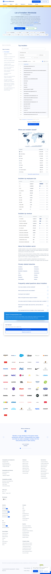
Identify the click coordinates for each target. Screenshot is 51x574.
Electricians (36, 271)
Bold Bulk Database (5, 510)
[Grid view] (44, 61)
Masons (19, 275)
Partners (24, 516)
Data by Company (26, 471)
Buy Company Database (27, 525)
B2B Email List (25, 529)
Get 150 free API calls (39, 6)
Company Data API (29, 25)
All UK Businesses (26, 532)
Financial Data (43, 476)
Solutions (4, 4)
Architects (20, 266)
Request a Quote (25, 537)
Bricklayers (36, 266)
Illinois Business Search (27, 549)
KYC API (3, 524)
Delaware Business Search (27, 544)
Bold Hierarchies (5, 515)
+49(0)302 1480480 (5, 475)
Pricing (36, 4)
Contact (24, 510)
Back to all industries (6, 45)
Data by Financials (26, 466)
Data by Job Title (25, 461)
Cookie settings (26, 570)
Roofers (35, 279)
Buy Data (30, 4)
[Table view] (42, 61)
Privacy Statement (26, 518)
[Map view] (47, 61)
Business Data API (44, 469)
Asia (3, 539)
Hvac (19, 273)
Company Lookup (26, 515)
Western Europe (5, 533)
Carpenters (20, 268)
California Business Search (27, 543)
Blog (23, 508)
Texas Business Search (27, 546)
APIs (16, 4)
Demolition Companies (22, 271)
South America (5, 541)
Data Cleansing (43, 471)
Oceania (3, 538)
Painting (35, 275)
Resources (23, 4)
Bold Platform (4, 511)
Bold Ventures (4, 516)
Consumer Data (25, 473)
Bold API (3, 508)
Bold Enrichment (5, 513)
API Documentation (5, 527)
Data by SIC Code (26, 468)
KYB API (3, 525)
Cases (24, 511)
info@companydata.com (6, 464)
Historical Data (43, 474)
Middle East (4, 543)
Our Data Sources (26, 513)
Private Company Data (45, 463)
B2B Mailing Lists (26, 534)
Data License (43, 468)
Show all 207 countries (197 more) (33, 174)
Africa (3, 544)
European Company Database (28, 530)
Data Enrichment (44, 466)
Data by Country (25, 463)
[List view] (46, 61)
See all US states (25, 552)
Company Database (44, 461)
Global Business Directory (27, 527)
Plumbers (36, 277)
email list (36, 22)
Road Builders (21, 279)
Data (11, 4)
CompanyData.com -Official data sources (27, 119)
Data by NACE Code (26, 469)
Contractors (36, 268)
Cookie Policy (25, 520)
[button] (19, 28)
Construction (36, 273)
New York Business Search (27, 551)
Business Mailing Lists (45, 473)
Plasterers (20, 277)
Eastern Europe (5, 536)
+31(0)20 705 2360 (5, 466)
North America (4, 534)
